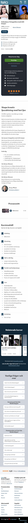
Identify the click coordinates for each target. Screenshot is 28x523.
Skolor (2, 495)
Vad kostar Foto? (8, 435)
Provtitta (4, 31)
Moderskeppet (14, 519)
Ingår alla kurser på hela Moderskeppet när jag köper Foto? (12, 440)
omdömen (16, 93)
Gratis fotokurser (17, 505)
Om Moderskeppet (18, 488)
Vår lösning (14, 65)
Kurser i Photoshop (18, 509)
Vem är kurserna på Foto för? (11, 391)
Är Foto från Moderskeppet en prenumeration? (11, 396)
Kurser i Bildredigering (18, 514)
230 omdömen (21, 471)
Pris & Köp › (14, 60)
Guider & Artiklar (4, 514)
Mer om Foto (9, 483)
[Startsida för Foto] (6, 2)
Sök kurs (2, 511)
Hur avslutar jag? (8, 450)
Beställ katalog (17, 495)
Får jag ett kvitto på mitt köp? (11, 463)
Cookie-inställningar (18, 499)
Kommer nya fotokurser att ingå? (12, 416)
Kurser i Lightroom (18, 511)
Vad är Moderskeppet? (10, 387)
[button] (21, 2)
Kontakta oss (21, 482)
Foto (2, 488)
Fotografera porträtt (18, 361)
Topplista (3, 509)
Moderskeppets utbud (14, 365)
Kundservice (16, 497)
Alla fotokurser (4, 505)
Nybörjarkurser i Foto (18, 507)
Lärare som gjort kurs (18, 493)
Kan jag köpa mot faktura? (10, 459)
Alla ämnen (16, 490)
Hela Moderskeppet (5, 490)
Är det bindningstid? (9, 445)
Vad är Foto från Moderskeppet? (12, 383)
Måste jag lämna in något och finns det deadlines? (12, 421)
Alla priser (3, 497)
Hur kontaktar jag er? (9, 426)
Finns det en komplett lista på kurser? (13, 411)
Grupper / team (4, 493)
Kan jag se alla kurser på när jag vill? (12, 407)
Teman (2, 507)
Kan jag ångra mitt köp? (10, 454)
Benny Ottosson (17, 27)
